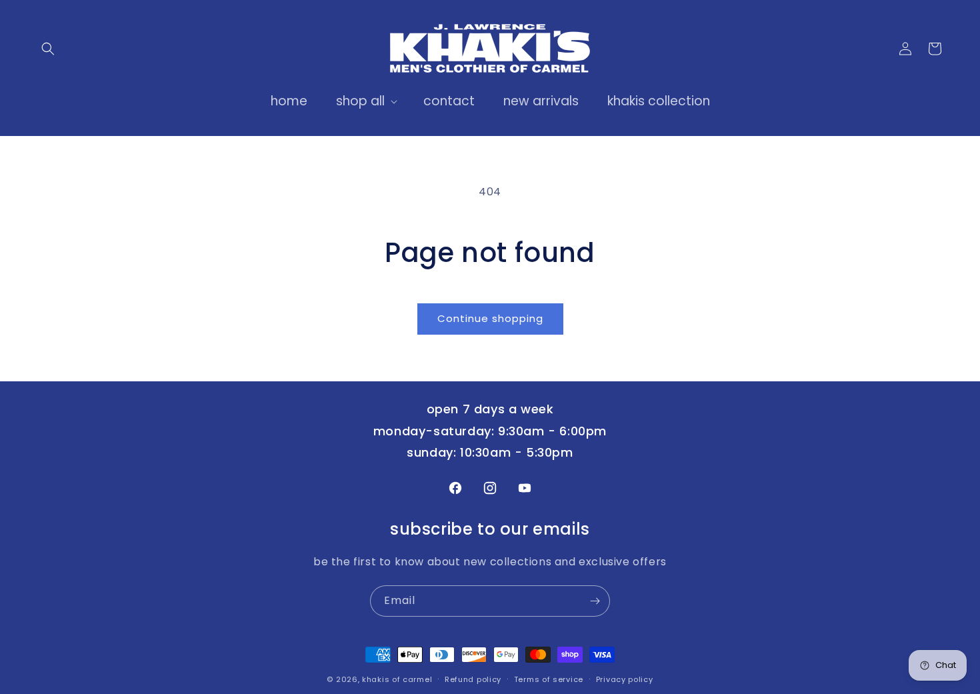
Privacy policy (624, 678)
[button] (48, 48)
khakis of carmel (397, 679)
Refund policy (473, 678)
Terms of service (548, 678)
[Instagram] (490, 488)
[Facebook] (455, 488)
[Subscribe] (594, 601)
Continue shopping (490, 318)
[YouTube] (524, 488)
